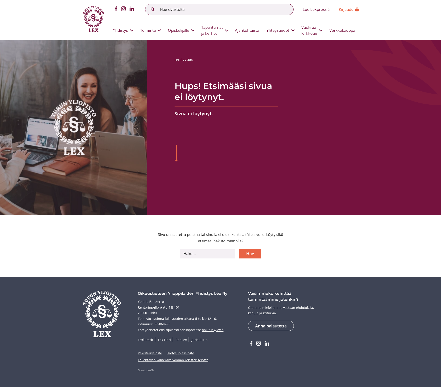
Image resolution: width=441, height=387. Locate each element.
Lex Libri (164, 340)
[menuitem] (121, 30)
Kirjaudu (346, 9)
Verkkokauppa (342, 30)
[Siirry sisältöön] (176, 154)
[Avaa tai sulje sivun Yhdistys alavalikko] (131, 30)
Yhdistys (120, 30)
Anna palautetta (271, 326)
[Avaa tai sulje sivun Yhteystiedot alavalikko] (293, 30)
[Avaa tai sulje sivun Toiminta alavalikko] (159, 30)
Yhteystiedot (277, 30)
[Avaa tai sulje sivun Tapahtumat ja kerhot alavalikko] (226, 30)
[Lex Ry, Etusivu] (93, 19)
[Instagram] (123, 9)
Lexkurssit (145, 340)
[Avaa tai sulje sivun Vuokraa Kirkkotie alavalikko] (321, 30)
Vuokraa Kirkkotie (309, 30)
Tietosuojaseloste (180, 353)
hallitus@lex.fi (212, 330)
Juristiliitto (199, 340)
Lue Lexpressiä (316, 9)
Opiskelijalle (178, 30)
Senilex (181, 340)
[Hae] (152, 9)
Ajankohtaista (247, 30)
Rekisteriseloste (150, 353)
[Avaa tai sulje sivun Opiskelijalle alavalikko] (193, 30)
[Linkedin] (132, 9)
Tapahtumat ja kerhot (212, 30)
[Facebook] (116, 9)
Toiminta (148, 30)
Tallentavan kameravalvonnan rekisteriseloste (173, 360)
